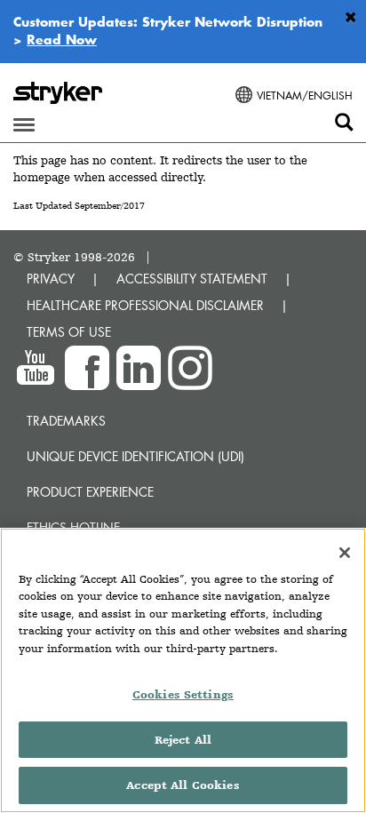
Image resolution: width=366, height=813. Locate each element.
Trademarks (66, 420)
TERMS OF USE (69, 331)
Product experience (90, 491)
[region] (183, 670)
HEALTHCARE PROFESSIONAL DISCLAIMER (145, 305)
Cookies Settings (183, 694)
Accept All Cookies (182, 785)
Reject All (183, 739)
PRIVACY (51, 278)
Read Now (62, 39)
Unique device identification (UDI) (135, 456)
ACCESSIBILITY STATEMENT (191, 278)
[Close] (344, 552)
